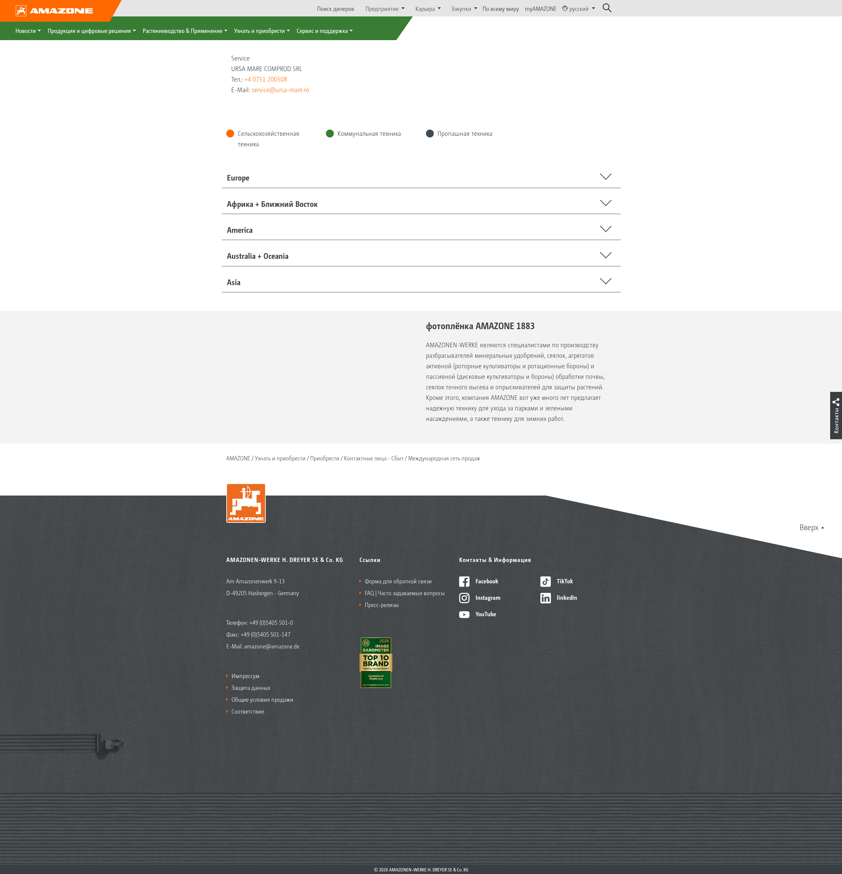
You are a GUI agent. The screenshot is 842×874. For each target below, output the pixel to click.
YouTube (485, 614)
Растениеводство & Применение (182, 30)
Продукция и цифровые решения (89, 30)
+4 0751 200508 (265, 79)
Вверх (809, 527)
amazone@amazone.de (271, 646)
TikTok (564, 581)
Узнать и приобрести (259, 30)
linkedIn (566, 597)
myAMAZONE (541, 8)
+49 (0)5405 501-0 (271, 622)
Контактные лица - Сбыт (374, 458)
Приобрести (324, 458)
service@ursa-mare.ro (280, 89)
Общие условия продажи (262, 699)
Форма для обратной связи (398, 581)
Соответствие (248, 711)
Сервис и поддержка (322, 30)
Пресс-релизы (382, 604)
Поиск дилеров (335, 8)
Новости (25, 30)
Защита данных (251, 687)
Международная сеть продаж (444, 458)
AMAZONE (238, 458)
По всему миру (501, 8)
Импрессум (246, 675)
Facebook (486, 581)
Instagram (487, 597)
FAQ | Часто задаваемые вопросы (405, 592)
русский (579, 8)
